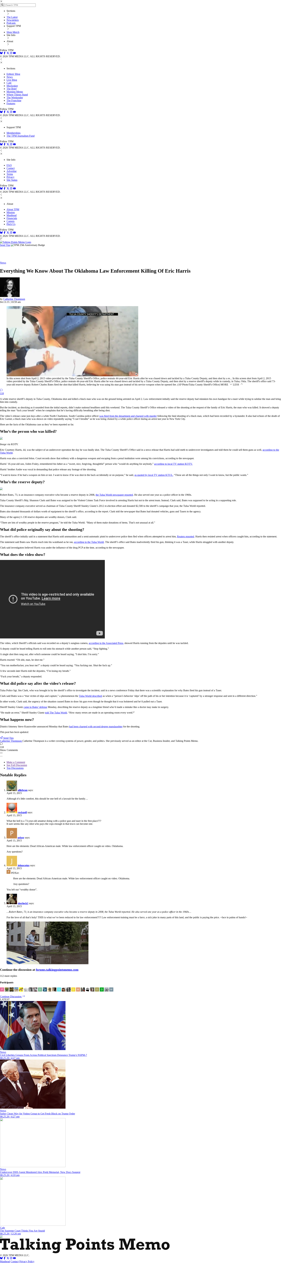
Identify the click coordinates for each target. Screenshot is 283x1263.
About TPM (13, 209)
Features (11, 103)
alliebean (23, 790)
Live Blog (12, 79)
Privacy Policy (26, 1261)
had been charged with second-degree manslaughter (96, 726)
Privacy (10, 177)
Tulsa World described (90, 696)
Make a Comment (16, 762)
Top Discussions (15, 768)
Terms (10, 174)
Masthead (12, 215)
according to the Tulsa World (89, 542)
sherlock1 (23, 903)
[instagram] (11, 53)
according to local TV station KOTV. (173, 463)
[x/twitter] (8, 53)
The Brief (12, 88)
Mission (11, 212)
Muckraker (12, 85)
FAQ (9, 165)
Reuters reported (185, 536)
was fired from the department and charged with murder (128, 416)
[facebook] (4, 53)
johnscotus (23, 865)
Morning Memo (15, 91)
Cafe (9, 82)
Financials (12, 218)
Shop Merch (13, 32)
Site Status (12, 180)
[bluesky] (1, 53)
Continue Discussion (11, 996)
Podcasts (11, 23)
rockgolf (22, 812)
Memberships (13, 132)
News (10, 77)
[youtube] (14, 53)
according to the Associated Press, (106, 643)
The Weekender (15, 97)
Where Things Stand (17, 94)
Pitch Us (11, 224)
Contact (11, 168)
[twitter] (8, 1258)
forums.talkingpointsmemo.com (57, 969)
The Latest (12, 17)
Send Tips (5, 245)
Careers (10, 221)
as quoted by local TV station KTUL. (153, 475)
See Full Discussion (17, 765)
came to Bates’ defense (35, 707)
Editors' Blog (13, 74)
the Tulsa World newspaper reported (114, 494)
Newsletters (13, 20)
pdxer (21, 837)
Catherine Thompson (14, 299)
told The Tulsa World (56, 712)
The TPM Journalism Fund (21, 135)
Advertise (12, 171)
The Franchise (14, 100)
